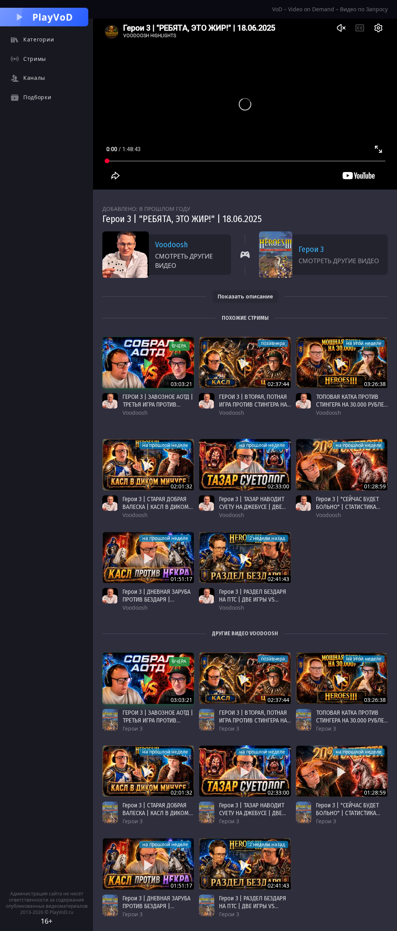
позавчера (273, 343)
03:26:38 (375, 384)
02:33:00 (278, 486)
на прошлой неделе (165, 445)
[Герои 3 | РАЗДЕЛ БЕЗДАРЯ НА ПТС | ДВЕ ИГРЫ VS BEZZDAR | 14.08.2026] (245, 557)
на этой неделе (363, 343)
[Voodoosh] (110, 401)
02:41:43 (278, 579)
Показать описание (245, 296)
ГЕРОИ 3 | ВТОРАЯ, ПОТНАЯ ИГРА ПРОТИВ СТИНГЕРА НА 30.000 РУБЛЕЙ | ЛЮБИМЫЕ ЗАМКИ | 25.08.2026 (254, 408)
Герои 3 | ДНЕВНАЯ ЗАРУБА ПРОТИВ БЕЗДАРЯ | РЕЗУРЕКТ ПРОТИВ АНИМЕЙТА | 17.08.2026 (156, 603)
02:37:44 (278, 384)
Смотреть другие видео (184, 261)
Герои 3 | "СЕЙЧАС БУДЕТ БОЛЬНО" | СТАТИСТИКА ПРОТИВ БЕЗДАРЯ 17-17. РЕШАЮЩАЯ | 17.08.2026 (347, 510)
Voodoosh (171, 244)
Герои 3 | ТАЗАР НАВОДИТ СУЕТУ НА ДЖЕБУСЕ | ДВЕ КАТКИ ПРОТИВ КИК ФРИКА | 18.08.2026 (254, 510)
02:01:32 (181, 486)
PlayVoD (52, 16)
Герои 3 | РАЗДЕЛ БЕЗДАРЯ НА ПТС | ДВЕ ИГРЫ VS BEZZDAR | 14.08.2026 (252, 599)
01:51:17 (181, 579)
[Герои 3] (110, 720)
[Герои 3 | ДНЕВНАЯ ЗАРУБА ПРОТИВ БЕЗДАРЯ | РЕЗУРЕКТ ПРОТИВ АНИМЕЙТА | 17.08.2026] (148, 557)
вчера (179, 346)
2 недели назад (267, 538)
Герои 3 (311, 249)
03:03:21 (181, 384)
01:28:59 (375, 486)
